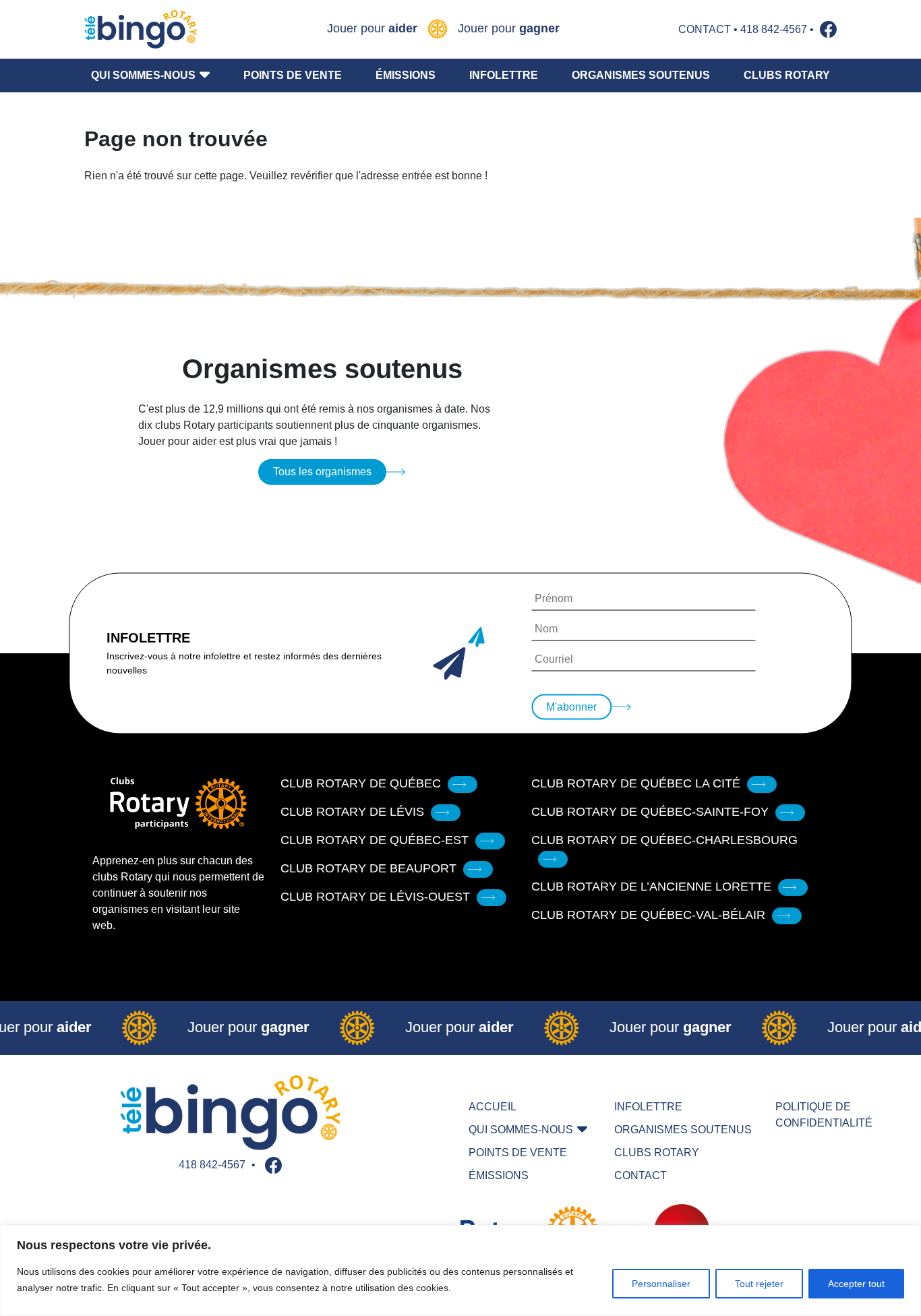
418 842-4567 (773, 29)
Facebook (828, 29)
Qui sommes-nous (143, 75)
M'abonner (571, 707)
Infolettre (503, 75)
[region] (460, 1270)
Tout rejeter (759, 1283)
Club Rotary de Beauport (368, 868)
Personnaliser (661, 1283)
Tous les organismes (322, 471)
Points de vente (292, 75)
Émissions (406, 75)
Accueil (492, 1106)
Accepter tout (856, 1283)
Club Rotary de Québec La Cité (635, 783)
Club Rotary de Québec (360, 783)
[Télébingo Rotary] (140, 29)
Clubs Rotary (787, 75)
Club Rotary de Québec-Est (374, 840)
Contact (704, 29)
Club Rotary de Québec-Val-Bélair (648, 915)
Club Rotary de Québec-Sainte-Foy (650, 811)
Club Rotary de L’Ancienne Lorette (651, 886)
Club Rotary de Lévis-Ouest (375, 896)
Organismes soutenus (641, 75)
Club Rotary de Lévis (352, 811)
